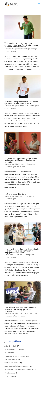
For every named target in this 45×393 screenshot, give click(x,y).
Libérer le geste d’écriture (15, 194)
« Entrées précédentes (12, 341)
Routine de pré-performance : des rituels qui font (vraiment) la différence (21, 103)
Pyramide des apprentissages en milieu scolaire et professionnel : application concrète (20, 160)
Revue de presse (10, 359)
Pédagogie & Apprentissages (14, 316)
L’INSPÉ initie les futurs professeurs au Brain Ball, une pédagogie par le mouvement (20, 309)
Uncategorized (9, 373)
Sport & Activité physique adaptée (16, 366)
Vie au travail (21, 167)
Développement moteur (13, 349)
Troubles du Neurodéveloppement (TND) (19, 369)
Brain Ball (11, 49)
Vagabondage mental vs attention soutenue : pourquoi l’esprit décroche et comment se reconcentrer (21, 45)
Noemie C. (11, 255)
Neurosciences (9, 353)
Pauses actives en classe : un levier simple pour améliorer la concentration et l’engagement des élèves (21, 251)
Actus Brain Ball (31, 313)
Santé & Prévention (11, 363)
